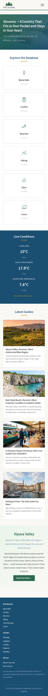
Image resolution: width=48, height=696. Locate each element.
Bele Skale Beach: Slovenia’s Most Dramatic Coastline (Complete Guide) (23, 402)
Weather (6, 651)
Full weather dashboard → (24, 296)
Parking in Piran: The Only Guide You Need (22, 503)
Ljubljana (6, 641)
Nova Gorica (7, 666)
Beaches (6, 616)
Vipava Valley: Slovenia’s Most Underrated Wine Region (19, 351)
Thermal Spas (8, 623)
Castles (6, 612)
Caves (5, 626)
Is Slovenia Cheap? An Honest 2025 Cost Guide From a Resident (24, 452)
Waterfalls (7, 609)
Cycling (6, 644)
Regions (6, 648)
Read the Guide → (24, 578)
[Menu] (42, 5)
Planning (6, 637)
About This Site (9, 662)
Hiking (5, 619)
